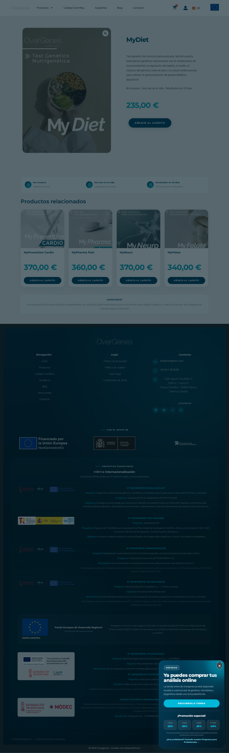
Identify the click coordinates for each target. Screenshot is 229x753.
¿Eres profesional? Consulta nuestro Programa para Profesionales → (191, 740)
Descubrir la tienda (191, 703)
